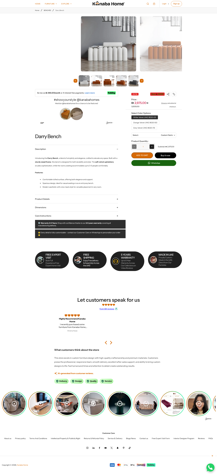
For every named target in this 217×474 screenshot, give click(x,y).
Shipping (164, 103)
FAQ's (210, 438)
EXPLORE (65, 4)
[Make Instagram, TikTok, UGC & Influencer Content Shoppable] (109, 123)
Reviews (201, 438)
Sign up (176, 4)
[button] (84, 80)
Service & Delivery (115, 438)
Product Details (42, 199)
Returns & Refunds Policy (94, 438)
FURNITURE (50, 4)
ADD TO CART (142, 155)
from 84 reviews (107, 309)
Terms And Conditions (38, 438)
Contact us (144, 438)
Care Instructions (43, 216)
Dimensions (40, 207)
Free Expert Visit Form (161, 438)
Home (37, 10)
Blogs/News (131, 438)
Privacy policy (20, 438)
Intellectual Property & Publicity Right (65, 438)
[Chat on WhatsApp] (210, 467)
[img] (108, 305)
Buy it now (165, 155)
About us (7, 438)
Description (40, 149)
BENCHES (47, 10)
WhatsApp (155, 163)
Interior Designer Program (184, 438)
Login (164, 4)
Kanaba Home (22, 465)
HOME (37, 4)
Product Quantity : (140, 141)
